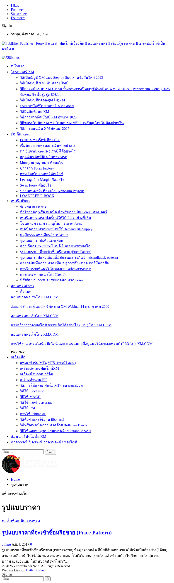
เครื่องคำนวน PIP (33, 380)
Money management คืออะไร (41, 163)
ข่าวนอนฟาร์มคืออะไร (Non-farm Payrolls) (52, 191)
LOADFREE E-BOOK (37, 196)
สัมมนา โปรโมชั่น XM (28, 436)
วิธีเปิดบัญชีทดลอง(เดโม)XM (42, 100)
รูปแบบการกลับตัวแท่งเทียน (41, 240)
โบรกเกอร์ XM (22, 72)
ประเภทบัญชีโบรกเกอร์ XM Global (47, 106)
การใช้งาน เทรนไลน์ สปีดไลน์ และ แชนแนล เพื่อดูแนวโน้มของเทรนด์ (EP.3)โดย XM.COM (81, 344)
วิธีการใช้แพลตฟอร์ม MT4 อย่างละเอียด (51, 385)
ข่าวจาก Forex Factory (37, 168)
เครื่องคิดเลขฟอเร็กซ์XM (39, 368)
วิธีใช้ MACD (30, 397)
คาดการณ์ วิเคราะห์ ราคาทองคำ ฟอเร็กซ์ (44, 442)
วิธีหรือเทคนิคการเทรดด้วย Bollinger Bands (53, 425)
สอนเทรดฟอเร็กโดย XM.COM (34, 297)
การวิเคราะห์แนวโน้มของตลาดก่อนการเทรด (55, 269)
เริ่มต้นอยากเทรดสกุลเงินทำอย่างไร (48, 146)
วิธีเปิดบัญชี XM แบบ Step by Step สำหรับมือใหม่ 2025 (61, 77)
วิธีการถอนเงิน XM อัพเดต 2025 (44, 128)
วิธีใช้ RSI (27, 408)
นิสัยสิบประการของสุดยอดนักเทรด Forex (52, 280)
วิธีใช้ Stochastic (32, 391)
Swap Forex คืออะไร (35, 185)
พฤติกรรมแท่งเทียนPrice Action (44, 235)
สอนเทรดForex (22, 286)
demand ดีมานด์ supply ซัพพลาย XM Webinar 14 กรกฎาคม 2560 (60, 306)
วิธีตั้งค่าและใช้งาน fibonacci (42, 419)
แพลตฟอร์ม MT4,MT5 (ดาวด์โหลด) (48, 363)
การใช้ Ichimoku (33, 414)
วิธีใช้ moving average (36, 402)
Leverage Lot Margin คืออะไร (42, 180)
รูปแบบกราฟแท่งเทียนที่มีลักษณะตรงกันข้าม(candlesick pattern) (69, 257)
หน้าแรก (17, 66)
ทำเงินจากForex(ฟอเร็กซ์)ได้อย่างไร (48, 151)
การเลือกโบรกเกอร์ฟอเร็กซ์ (41, 174)
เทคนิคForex (20, 201)
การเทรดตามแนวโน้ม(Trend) (42, 274)
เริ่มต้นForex (20, 134)
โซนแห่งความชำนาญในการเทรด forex (51, 223)
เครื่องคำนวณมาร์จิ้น (36, 374)
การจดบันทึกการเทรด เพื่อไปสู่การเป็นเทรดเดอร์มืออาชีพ (64, 263)
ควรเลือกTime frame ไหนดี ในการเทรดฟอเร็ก (55, 246)
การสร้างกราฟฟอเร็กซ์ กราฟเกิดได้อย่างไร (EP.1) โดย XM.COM (61, 325)
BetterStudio (35, 570)
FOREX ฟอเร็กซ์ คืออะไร (40, 140)
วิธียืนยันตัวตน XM (34, 111)
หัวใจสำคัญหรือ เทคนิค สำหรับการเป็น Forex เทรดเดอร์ (63, 212)
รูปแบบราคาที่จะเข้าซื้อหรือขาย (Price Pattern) (55, 252)
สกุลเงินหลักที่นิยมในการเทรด (43, 157)
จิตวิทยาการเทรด (33, 206)
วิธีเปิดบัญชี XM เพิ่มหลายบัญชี (44, 83)
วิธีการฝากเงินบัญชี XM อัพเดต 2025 (48, 117)
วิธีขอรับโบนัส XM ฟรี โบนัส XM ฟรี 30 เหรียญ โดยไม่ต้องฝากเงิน (72, 123)
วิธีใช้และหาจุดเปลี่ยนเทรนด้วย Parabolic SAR (55, 431)
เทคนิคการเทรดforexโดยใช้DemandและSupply (56, 229)
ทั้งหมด (25, 291)
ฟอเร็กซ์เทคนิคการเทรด (21, 521)
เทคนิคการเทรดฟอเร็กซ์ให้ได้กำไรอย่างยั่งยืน (55, 218)
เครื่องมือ (18, 357)
